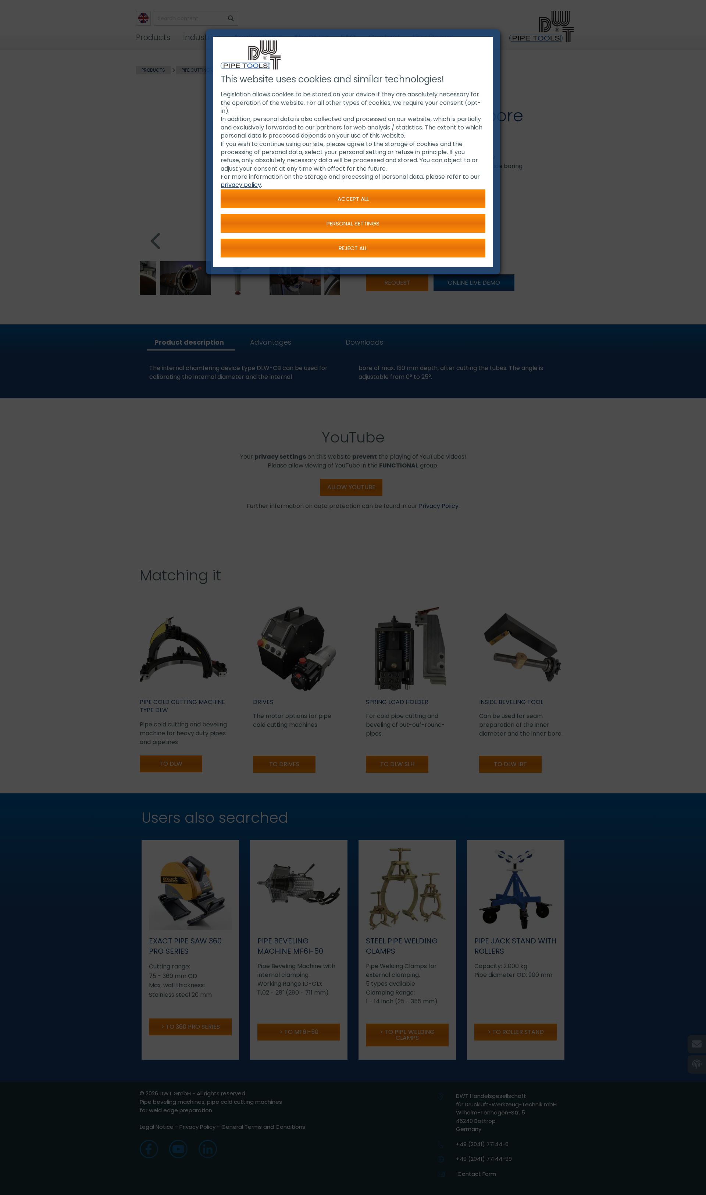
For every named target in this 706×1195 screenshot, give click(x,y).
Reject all (353, 248)
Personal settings (353, 223)
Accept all (353, 199)
